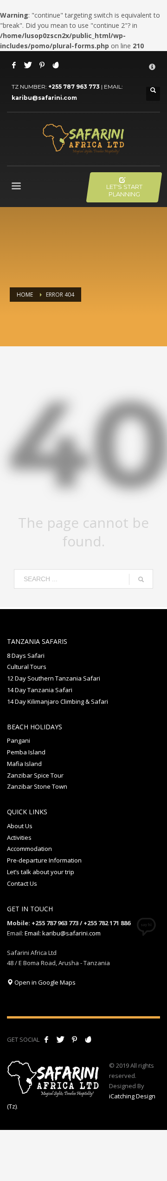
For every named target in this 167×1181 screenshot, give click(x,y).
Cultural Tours (26, 666)
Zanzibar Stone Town (37, 786)
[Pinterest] (42, 65)
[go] (141, 579)
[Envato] (56, 65)
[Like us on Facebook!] (46, 1039)
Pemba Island (26, 752)
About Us (19, 826)
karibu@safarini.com (44, 97)
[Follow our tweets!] (60, 1039)
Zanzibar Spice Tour (35, 775)
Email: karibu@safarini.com (63, 933)
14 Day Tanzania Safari (39, 690)
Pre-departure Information (44, 860)
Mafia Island (24, 763)
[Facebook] (14, 65)
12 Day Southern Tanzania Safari (53, 678)
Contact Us (22, 883)
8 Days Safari (26, 655)
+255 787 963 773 (74, 86)
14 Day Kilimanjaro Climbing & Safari (57, 701)
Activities (19, 837)
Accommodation (29, 848)
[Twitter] (28, 65)
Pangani (18, 740)
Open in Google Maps (44, 982)
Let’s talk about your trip (40, 872)
